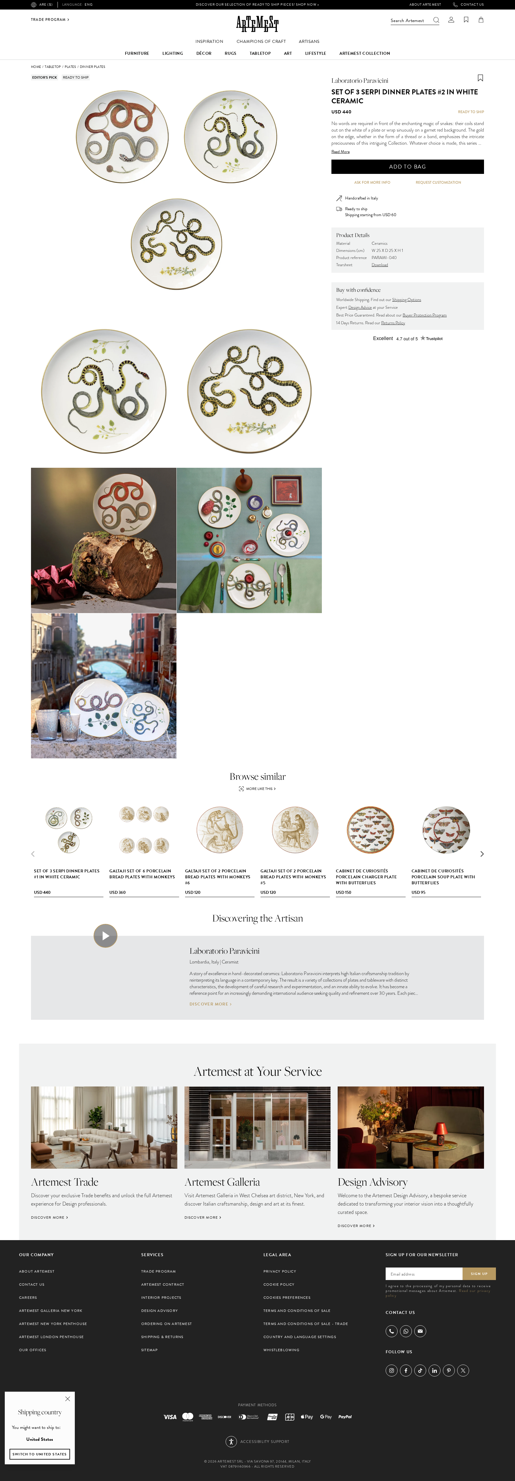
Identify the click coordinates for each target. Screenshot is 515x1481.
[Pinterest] (448, 1370)
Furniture (137, 53)
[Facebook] (406, 1370)
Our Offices (32, 1350)
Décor (204, 53)
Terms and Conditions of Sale (297, 1310)
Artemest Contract (162, 1284)
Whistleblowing (281, 1350)
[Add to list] (480, 78)
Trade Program (48, 19)
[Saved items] (466, 20)
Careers (28, 1297)
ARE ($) (46, 4)
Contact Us (472, 4)
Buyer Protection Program (425, 315)
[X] (463, 1370)
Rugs (231, 53)
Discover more (209, 1004)
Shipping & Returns (162, 1337)
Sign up (479, 1273)
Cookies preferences (287, 1297)
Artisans (309, 41)
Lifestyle (315, 53)
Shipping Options (406, 300)
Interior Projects (161, 1297)
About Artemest (425, 4)
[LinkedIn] (434, 1370)
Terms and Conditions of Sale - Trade (305, 1323)
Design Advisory (159, 1310)
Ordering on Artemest (166, 1323)
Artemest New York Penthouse (53, 1323)
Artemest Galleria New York (50, 1310)
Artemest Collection (364, 53)
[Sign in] (451, 20)
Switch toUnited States (40, 1454)
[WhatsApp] (406, 1331)
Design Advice (360, 307)
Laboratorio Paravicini (359, 80)
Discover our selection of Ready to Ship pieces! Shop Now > (257, 4)
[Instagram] (391, 1370)
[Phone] (391, 1331)
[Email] (420, 1331)
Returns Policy (393, 323)
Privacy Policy (279, 1271)
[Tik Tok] (420, 1370)
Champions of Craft (261, 41)
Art (288, 53)
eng (77, 4)
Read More (340, 152)
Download (380, 265)
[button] (482, 854)
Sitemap (149, 1350)
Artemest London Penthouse (51, 1337)
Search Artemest (407, 20)
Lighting (172, 53)
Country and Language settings (299, 1337)
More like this (259, 788)
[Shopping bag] (481, 20)
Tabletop (260, 53)
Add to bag (407, 167)
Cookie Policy (279, 1284)
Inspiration (210, 41)
